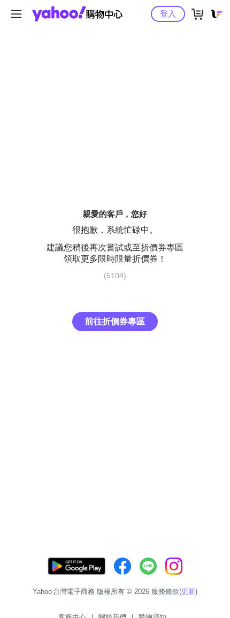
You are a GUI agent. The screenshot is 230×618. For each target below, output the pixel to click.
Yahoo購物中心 (77, 13)
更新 (188, 592)
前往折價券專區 (115, 321)
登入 (168, 13)
